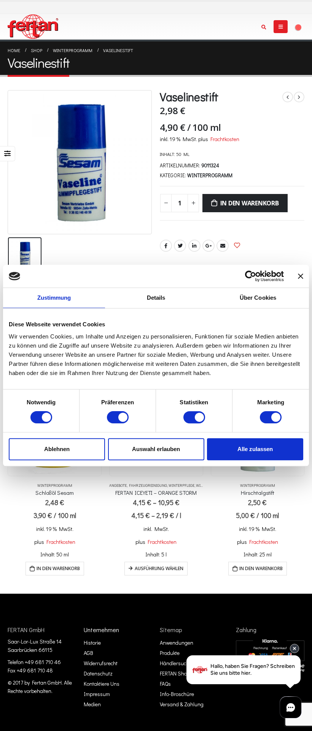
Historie (92, 642)
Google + (208, 246)
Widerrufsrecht (101, 663)
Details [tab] (156, 297)
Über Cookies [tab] (258, 297)
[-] (33, 26)
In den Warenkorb (249, 203)
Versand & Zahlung (182, 704)
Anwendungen (176, 642)
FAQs (165, 683)
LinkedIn (194, 246)
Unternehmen (101, 630)
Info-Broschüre (177, 694)
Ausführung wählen (159, 568)
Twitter (180, 246)
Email (222, 246)
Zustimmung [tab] (54, 297)
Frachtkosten (224, 139)
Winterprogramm (209, 175)
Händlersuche (176, 663)
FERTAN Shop (175, 673)
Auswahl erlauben (156, 449)
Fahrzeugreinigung (148, 485)
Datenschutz (98, 673)
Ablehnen (57, 449)
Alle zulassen (255, 449)
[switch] (118, 417)
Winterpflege (181, 485)
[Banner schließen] (300, 276)
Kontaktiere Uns (101, 683)
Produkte (170, 652)
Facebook (166, 246)
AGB (88, 652)
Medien (92, 704)
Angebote (118, 485)
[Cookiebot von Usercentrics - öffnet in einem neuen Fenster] (250, 276)
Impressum (97, 694)
